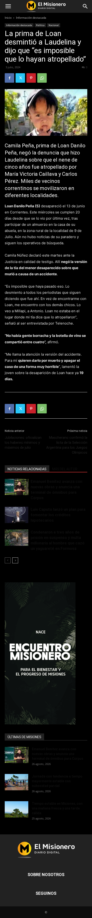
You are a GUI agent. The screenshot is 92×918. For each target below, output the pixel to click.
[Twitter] (20, 78)
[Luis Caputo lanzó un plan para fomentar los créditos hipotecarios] (16, 515)
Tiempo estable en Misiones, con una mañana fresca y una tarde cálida (57, 808)
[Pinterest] (31, 78)
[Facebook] (9, 78)
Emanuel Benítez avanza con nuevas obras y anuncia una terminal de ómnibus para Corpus (57, 753)
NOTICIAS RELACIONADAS (27, 469)
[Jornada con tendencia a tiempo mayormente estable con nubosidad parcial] (16, 782)
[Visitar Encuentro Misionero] (46, 653)
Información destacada (31, 18)
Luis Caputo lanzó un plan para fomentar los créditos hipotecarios (58, 515)
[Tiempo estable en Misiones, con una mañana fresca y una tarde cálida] (16, 809)
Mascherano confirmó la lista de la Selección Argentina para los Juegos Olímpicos (66, 445)
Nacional (54, 25)
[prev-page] (8, 560)
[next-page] (15, 560)
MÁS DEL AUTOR (64, 469)
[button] (8, 6)
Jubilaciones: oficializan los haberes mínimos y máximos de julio (23, 442)
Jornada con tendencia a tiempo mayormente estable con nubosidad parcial (57, 781)
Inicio (8, 18)
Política (40, 25)
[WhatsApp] (42, 78)
